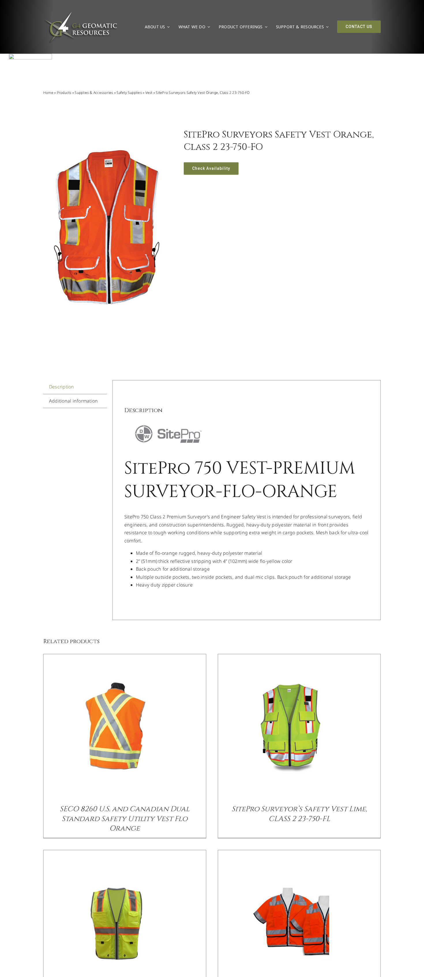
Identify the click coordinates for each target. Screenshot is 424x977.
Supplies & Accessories (94, 92)
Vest (149, 92)
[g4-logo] (80, 13)
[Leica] (30, 56)
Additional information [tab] (73, 401)
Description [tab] (61, 387)
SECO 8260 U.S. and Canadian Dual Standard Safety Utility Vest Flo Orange (125, 818)
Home (48, 92)
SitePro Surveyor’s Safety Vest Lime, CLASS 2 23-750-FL (299, 814)
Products (64, 92)
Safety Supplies (129, 92)
